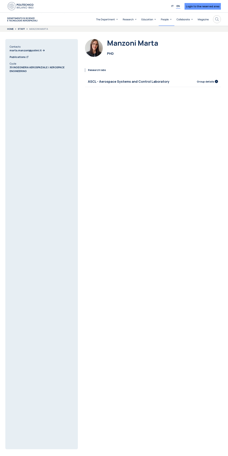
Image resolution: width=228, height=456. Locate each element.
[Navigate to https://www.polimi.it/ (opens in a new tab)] (20, 6)
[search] (217, 19)
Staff (21, 29)
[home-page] (22, 19)
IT (172, 6)
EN (178, 6)
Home (10, 29)
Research (128, 19)
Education (147, 19)
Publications (17, 57)
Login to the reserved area (202, 6)
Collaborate (183, 19)
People (165, 19)
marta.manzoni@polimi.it (26, 50)
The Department (105, 19)
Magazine (203, 19)
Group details (205, 81)
